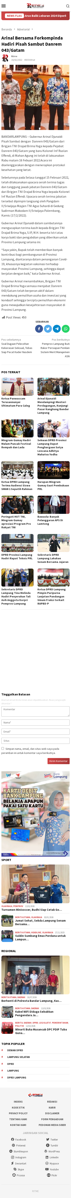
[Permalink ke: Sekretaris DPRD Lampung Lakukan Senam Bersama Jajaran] (53, 543)
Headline (36, 932)
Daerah (21, 997)
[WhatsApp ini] (66, 329)
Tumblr (54, 1145)
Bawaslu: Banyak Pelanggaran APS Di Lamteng (50, 520)
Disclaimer (52, 1113)
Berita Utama (22, 917)
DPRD (35, 1022)
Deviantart (20, 1163)
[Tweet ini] (48, 329)
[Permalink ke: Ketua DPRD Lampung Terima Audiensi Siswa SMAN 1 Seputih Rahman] (17, 470)
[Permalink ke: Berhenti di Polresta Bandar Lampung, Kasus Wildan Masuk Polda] (35, 975)
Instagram (20, 1157)
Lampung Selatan (18, 1057)
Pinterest (20, 1145)
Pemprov (18, 906)
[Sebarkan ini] (39, 329)
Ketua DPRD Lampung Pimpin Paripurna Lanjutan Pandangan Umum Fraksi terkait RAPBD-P (51, 596)
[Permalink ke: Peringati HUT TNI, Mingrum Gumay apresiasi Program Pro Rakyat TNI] (17, 505)
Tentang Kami (18, 1119)
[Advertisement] (35, 649)
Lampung (13, 1070)
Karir (52, 1107)
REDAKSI (52, 1101)
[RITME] (35, 5)
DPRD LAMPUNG (16, 1077)
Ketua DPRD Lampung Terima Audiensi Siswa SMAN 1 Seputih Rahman (16, 485)
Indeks (18, 1101)
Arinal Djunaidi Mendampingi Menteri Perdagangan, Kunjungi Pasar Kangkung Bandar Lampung (53, 405)
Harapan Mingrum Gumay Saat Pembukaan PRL (53, 485)
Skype (21, 1169)
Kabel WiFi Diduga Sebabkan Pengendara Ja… (34, 1013)
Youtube (54, 1169)
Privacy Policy (18, 1113)
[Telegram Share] (57, 329)
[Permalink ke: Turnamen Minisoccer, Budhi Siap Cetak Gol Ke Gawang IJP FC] (35, 884)
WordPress (54, 1151)
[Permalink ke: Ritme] (5, 58)
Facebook (20, 1139)
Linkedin (54, 1157)
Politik (19, 1026)
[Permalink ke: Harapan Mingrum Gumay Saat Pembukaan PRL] (53, 470)
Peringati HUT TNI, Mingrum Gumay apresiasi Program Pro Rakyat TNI (16, 522)
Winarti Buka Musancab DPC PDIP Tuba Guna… (41, 1031)
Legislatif (45, 1022)
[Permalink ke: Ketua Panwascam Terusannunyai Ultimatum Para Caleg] (17, 387)
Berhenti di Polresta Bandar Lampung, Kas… (31, 1001)
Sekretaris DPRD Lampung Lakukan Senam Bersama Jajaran (52, 558)
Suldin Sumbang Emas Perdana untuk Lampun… (40, 937)
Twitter (54, 1139)
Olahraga (6, 906)
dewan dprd (15, 1050)
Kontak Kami (18, 1125)
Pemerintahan (60, 1022)
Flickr (54, 1175)
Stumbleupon (21, 1151)
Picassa (21, 1175)
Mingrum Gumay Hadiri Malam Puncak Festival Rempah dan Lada (16, 443)
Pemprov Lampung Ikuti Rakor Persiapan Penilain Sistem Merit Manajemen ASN (55, 348)
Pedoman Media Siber (52, 1125)
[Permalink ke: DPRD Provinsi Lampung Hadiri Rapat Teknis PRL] (17, 543)
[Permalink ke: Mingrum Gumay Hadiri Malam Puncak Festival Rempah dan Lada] (17, 428)
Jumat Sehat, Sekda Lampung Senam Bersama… (40, 922)
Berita (19, 1022)
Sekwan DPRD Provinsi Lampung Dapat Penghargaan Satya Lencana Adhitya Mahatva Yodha (51, 447)
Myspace (54, 1163)
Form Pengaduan (52, 1119)
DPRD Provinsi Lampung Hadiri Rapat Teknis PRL (17, 556)
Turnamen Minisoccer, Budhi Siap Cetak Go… (31, 910)
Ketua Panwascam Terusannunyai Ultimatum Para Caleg (15, 402)
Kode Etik (18, 1107)
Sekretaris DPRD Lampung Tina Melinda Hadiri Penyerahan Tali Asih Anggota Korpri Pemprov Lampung (16, 596)
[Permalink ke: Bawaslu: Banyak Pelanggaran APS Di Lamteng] (53, 505)
